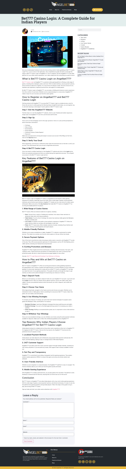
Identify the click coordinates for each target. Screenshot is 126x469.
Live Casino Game (86, 43)
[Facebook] (24, 9)
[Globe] (90, 461)
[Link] (31, 9)
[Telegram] (83, 461)
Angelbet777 (55, 389)
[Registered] (93, 461)
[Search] (102, 29)
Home (50, 9)
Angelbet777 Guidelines (87, 48)
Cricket (83, 45)
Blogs (75, 9)
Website (25, 432)
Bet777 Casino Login (28, 82)
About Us (57, 9)
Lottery (83, 41)
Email (25, 426)
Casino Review (85, 47)
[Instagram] (86, 461)
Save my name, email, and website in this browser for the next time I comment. (46, 438)
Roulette (83, 39)
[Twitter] (27, 9)
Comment (26, 401)
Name (25, 420)
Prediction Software (66, 9)
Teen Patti (83, 37)
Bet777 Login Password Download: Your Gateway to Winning (43, 256)
